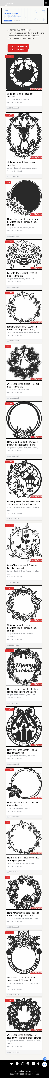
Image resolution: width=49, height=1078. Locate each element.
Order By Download (18, 46)
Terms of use (31, 1071)
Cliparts (9, 56)
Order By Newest (18, 50)
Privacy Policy (18, 1071)
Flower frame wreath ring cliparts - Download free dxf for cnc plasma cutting (23, 222)
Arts (8, 182)
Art (8, 822)
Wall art (9, 404)
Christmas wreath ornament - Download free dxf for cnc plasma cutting (22, 628)
